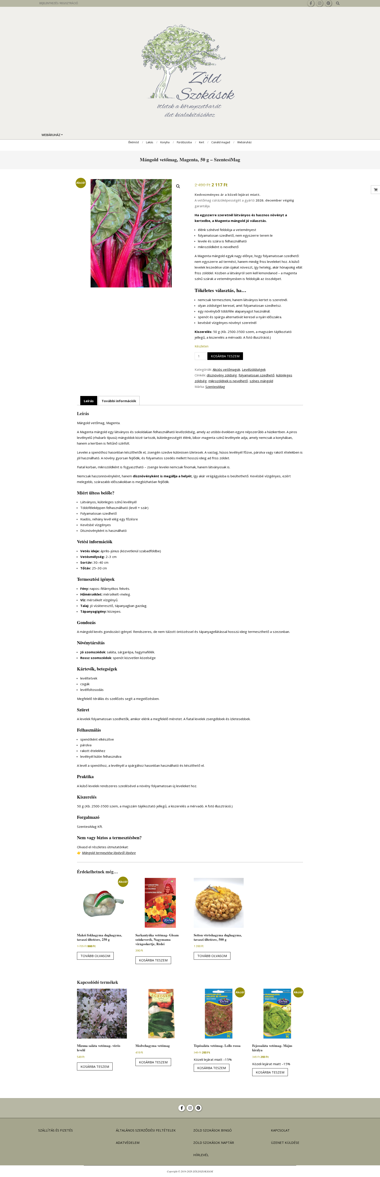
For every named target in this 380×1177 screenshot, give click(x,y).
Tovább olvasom (95, 956)
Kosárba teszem (225, 356)
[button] (178, 186)
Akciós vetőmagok (226, 369)
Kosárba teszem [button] (153, 960)
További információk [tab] (119, 401)
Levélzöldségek (254, 369)
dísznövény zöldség (222, 375)
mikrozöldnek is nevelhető (228, 381)
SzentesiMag (215, 386)
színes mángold (261, 381)
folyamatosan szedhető (256, 375)
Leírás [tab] (89, 401)
